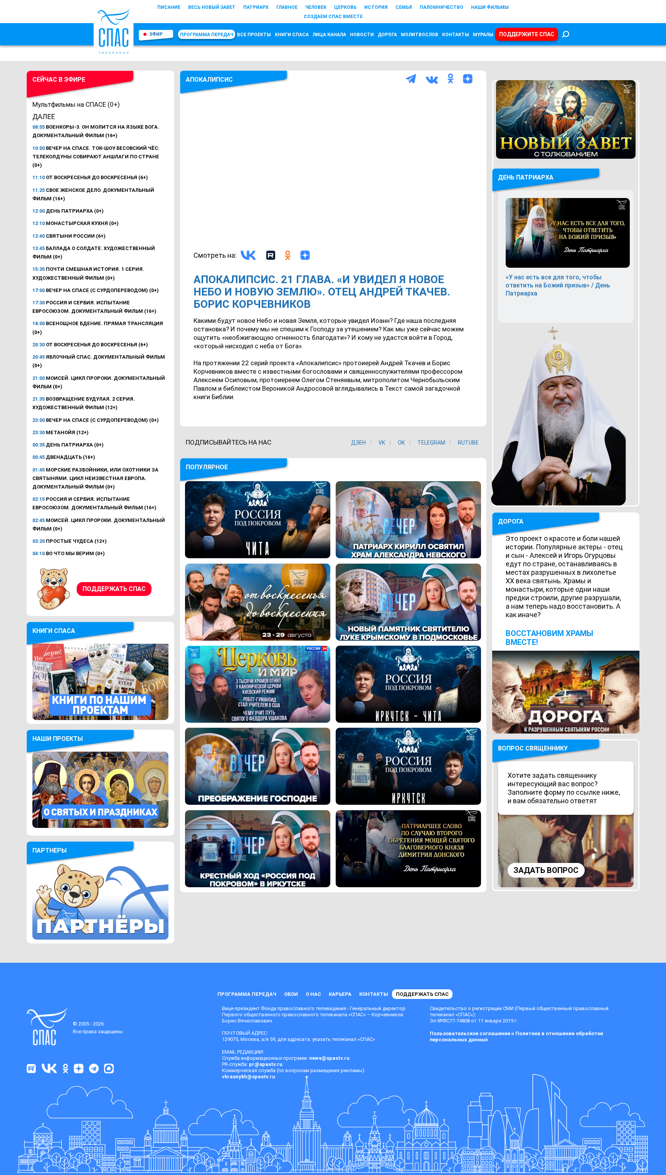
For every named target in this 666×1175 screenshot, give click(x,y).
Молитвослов (419, 34)
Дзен (358, 443)
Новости (362, 34)
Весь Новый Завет (211, 7)
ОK (401, 443)
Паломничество (441, 7)
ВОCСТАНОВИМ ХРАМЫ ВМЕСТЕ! (549, 638)
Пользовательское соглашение (470, 1033)
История (376, 7)
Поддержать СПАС (114, 589)
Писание (168, 7)
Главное (287, 7)
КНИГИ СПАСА (292, 34)
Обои (291, 994)
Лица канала (329, 34)
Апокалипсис (209, 79)
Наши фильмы (490, 7)
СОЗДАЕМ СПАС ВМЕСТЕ (333, 16)
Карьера (340, 994)
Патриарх (256, 7)
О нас (313, 994)
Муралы (483, 34)
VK (381, 443)
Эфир (156, 34)
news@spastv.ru (329, 1058)
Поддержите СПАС (526, 34)
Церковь (345, 7)
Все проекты (254, 34)
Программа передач (206, 34)
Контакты (455, 34)
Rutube (468, 443)
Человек (315, 7)
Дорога (387, 34)
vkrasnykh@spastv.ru (248, 1076)
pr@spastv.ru (266, 1064)
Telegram (431, 443)
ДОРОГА (510, 521)
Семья (403, 7)
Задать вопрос (546, 870)
